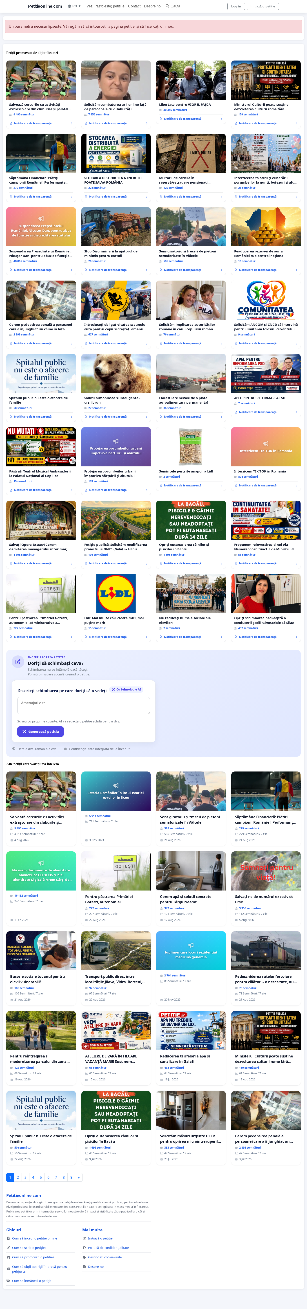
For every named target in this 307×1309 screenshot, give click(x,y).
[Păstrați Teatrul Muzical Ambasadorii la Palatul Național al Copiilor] (41, 461)
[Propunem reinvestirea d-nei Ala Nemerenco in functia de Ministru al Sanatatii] (266, 535)
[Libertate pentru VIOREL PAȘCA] (191, 92)
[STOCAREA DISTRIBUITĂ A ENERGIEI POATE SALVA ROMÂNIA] (116, 168)
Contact (134, 6)
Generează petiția (43, 731)
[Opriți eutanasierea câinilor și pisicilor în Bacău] (191, 535)
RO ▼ (76, 6)
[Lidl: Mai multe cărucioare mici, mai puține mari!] (116, 608)
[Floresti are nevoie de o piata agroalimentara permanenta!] (191, 388)
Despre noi (153, 6)
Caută (175, 6)
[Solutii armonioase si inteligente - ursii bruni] (116, 388)
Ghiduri (13, 1230)
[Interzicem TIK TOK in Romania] (266, 459)
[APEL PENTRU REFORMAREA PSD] (266, 385)
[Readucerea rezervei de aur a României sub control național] (266, 241)
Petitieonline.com (45, 6)
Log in (236, 6)
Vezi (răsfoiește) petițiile (106, 6)
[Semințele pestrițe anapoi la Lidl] (191, 459)
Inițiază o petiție (263, 6)
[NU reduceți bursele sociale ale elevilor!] (191, 608)
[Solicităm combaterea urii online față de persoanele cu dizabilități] (116, 94)
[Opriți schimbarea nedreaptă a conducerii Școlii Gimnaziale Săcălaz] (266, 608)
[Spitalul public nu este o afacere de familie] (41, 388)
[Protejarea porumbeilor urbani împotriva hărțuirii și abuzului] (116, 461)
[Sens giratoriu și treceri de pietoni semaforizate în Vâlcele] (191, 241)
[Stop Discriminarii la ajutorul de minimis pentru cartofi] (116, 241)
